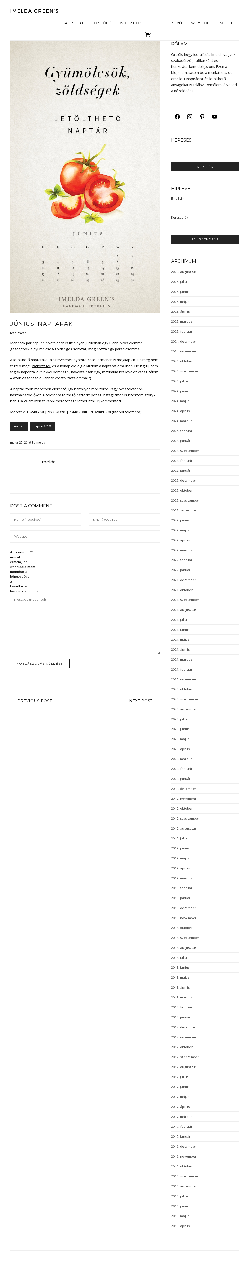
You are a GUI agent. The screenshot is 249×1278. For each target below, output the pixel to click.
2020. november (183, 679)
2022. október (182, 490)
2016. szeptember (185, 1176)
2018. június (180, 967)
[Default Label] (202, 117)
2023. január (181, 470)
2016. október (182, 1166)
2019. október (182, 808)
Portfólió (101, 23)
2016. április (180, 1226)
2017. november (183, 1037)
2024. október (182, 361)
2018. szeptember (185, 937)
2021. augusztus (184, 609)
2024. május (180, 401)
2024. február (182, 431)
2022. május (180, 530)
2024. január (181, 441)
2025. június (180, 291)
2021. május (180, 639)
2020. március (182, 759)
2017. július (180, 1077)
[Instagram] (190, 117)
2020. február (182, 769)
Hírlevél (175, 23)
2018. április (180, 987)
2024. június (180, 391)
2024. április (180, 411)
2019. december (183, 788)
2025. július (180, 282)
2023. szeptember (185, 450)
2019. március (182, 878)
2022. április (180, 540)
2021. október (182, 590)
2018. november (183, 918)
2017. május (180, 1096)
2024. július (180, 381)
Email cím (178, 198)
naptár (19, 426)
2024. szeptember (185, 371)
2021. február (182, 669)
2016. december (183, 1146)
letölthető (18, 333)
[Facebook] (177, 117)
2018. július (180, 957)
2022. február (182, 560)
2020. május (180, 739)
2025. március (182, 321)
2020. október (182, 689)
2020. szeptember (185, 699)
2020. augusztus (184, 709)
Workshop (130, 23)
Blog (154, 23)
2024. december (183, 341)
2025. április (180, 311)
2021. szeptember (185, 600)
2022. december (183, 480)
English (224, 23)
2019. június (180, 848)
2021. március (182, 659)
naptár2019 (42, 426)
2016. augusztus (184, 1186)
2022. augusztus (184, 510)
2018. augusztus (184, 947)
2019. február (182, 888)
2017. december (183, 1027)
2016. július (180, 1196)
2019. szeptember (185, 818)
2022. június (180, 520)
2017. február (182, 1126)
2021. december (183, 580)
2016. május (180, 1216)
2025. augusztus (184, 272)
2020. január (181, 778)
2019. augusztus (184, 828)
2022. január (181, 570)
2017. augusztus (184, 1067)
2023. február (182, 460)
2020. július (180, 719)
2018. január (181, 1017)
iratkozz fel (41, 365)
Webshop (200, 23)
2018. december (183, 908)
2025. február (182, 331)
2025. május (180, 301)
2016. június (180, 1206)
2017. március (182, 1116)
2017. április (180, 1106)
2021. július (180, 619)
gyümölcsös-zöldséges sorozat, (60, 348)
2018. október (182, 928)
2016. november (183, 1156)
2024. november (183, 351)
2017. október (182, 1047)
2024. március (182, 421)
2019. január (181, 898)
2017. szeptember (185, 1057)
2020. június (180, 729)
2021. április (180, 649)
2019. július (180, 838)
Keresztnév (179, 217)
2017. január (181, 1136)
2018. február (182, 1007)
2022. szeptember (185, 500)
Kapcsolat (73, 23)
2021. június (180, 629)
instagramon (113, 394)
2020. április (180, 749)
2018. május (180, 977)
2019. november (183, 798)
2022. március (182, 550)
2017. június (180, 1087)
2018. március (182, 997)
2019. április (180, 868)
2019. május (180, 858)
